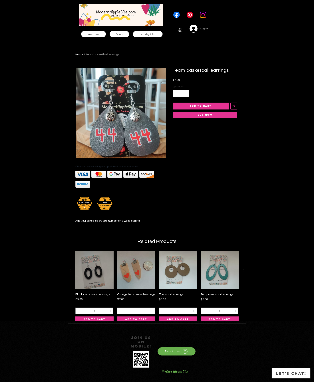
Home (79, 54)
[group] (157, 287)
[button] (180, 30)
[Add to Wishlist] (233, 106)
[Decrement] (175, 93)
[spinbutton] (181, 93)
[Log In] (191, 29)
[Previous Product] (70, 270)
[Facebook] (176, 15)
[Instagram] (203, 15)
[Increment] (186, 93)
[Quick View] (94, 270)
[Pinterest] (190, 15)
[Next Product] (244, 270)
